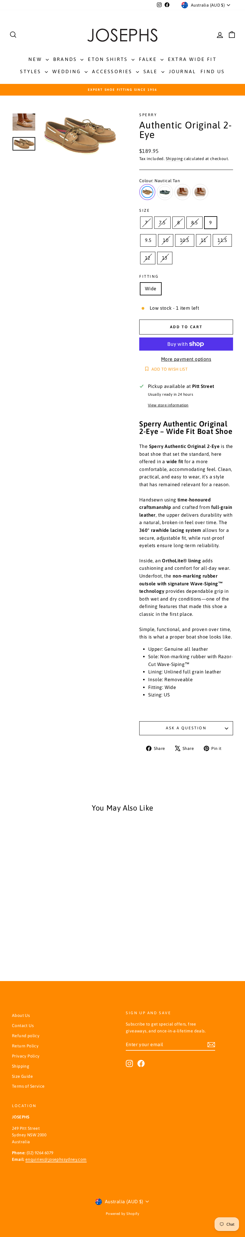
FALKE (149, 59)
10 (166, 240)
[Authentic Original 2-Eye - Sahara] (49, 946)
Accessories (113, 71)
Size (144, 210)
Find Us (212, 71)
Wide (151, 288)
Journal (182, 71)
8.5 (194, 222)
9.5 (148, 240)
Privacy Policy (26, 1056)
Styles (31, 71)
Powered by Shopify (122, 1214)
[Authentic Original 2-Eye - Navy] (33, 946)
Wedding (67, 71)
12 (148, 257)
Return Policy (25, 1045)
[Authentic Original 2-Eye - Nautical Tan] (25, 946)
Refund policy (25, 1035)
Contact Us (23, 1025)
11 (203, 240)
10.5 (184, 240)
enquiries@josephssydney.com (56, 1159)
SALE (151, 71)
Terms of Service (28, 1086)
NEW (36, 59)
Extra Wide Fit (192, 59)
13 (165, 257)
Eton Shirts (109, 59)
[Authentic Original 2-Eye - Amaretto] (41, 946)
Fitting (149, 276)
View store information (168, 405)
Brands (66, 59)
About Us (21, 1015)
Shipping (174, 158)
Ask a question (186, 728)
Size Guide (22, 1076)
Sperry (148, 115)
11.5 (222, 240)
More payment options (186, 359)
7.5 (162, 222)
